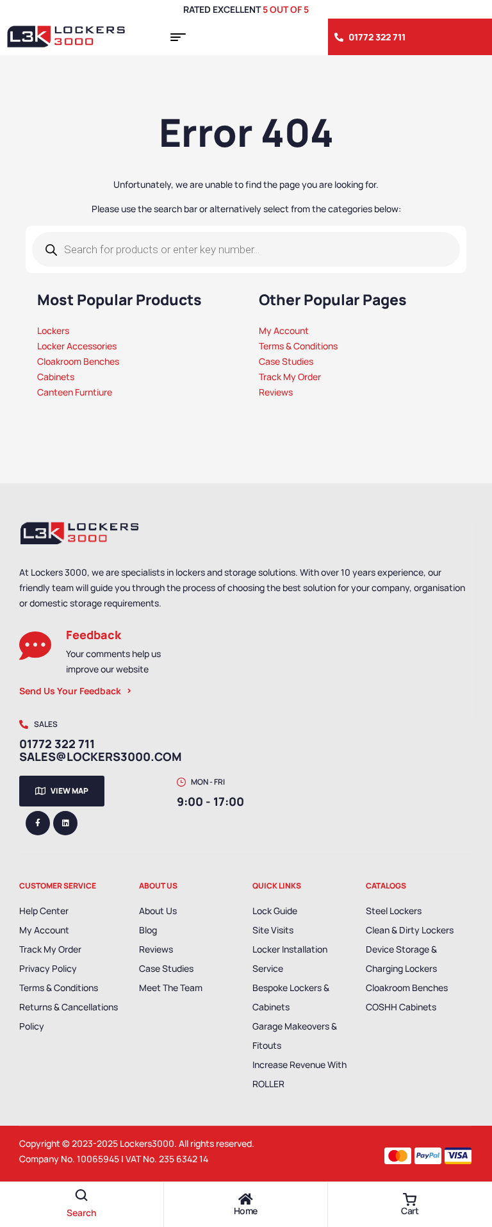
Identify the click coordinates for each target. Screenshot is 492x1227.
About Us (158, 911)
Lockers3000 (147, 1143)
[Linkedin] (65, 823)
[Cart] (410, 1199)
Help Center (44, 911)
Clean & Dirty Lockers (410, 930)
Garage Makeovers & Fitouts (294, 1035)
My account (44, 930)
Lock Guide (274, 911)
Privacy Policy (48, 968)
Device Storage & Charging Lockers (401, 958)
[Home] (245, 1199)
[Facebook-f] (38, 823)
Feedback (93, 634)
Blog (148, 930)
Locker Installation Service (289, 958)
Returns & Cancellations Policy (68, 1016)
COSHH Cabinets (401, 1007)
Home (246, 1211)
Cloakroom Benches (407, 987)
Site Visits (272, 930)
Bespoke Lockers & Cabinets (290, 997)
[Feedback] (35, 646)
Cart (409, 1211)
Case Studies (166, 968)
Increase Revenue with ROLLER (299, 1074)
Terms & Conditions (58, 987)
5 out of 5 (286, 9)
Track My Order (50, 949)
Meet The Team (170, 987)
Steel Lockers (394, 911)
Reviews (156, 949)
